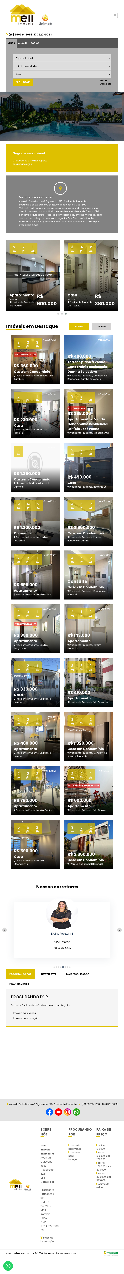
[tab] (54, 967)
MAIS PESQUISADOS (77, 974)
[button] (58, 313)
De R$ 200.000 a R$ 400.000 (103, 1166)
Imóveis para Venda (24, 1013)
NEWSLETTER (49, 974)
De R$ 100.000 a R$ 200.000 (103, 1156)
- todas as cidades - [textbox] (27, 66)
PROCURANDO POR (20, 974)
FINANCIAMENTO (19, 984)
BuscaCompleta (105, 82)
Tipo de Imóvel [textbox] (24, 58)
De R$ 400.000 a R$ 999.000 (103, 1177)
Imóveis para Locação (25, 1018)
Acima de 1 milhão (103, 1185)
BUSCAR (24, 82)
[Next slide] (119, 930)
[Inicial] (30, 15)
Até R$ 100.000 (100, 1147)
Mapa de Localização (47, 1239)
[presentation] (7, 116)
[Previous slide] (4, 930)
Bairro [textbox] (19, 74)
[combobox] (62, 58)
